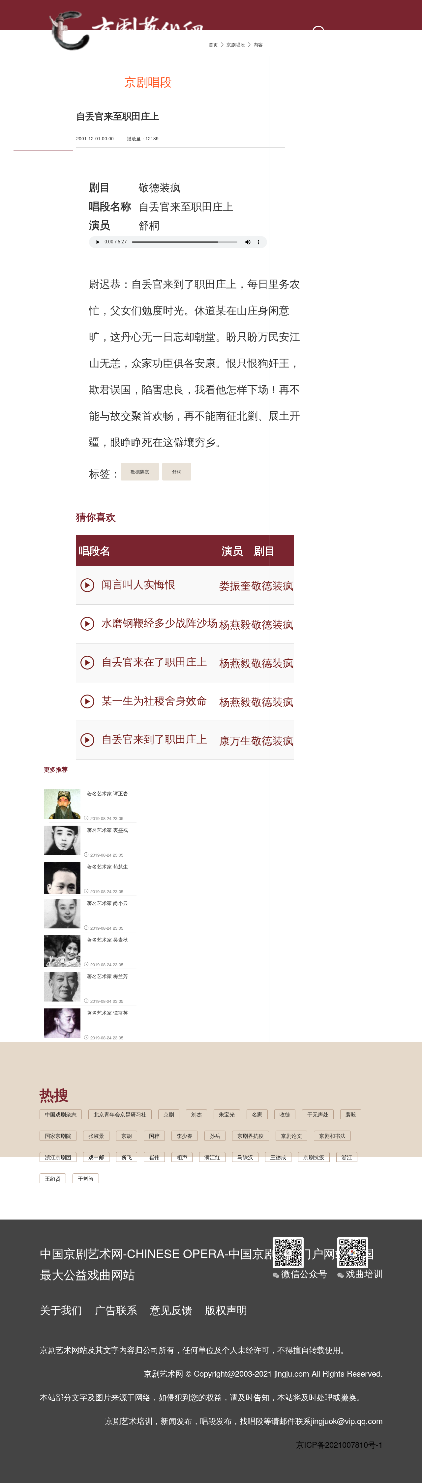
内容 (258, 44)
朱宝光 (227, 1114)
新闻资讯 (87, 81)
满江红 (212, 1157)
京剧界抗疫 (250, 1136)
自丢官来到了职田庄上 (154, 738)
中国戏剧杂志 (60, 1114)
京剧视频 (208, 81)
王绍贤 (53, 1178)
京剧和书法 (332, 1136)
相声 (182, 1157)
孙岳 (215, 1136)
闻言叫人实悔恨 (138, 583)
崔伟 (154, 1157)
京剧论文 (291, 1136)
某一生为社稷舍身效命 (154, 699)
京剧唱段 (148, 81)
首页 (38, 81)
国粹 (154, 1136)
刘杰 (196, 1114)
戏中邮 (96, 1157)
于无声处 (317, 1114)
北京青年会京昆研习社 (120, 1114)
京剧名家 (330, 81)
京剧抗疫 (313, 1157)
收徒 (285, 1114)
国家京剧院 (58, 1136)
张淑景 (96, 1136)
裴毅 (351, 1114)
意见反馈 (171, 1309)
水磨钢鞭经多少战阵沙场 (160, 622)
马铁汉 (245, 1157)
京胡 (126, 1136)
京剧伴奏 (269, 81)
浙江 (347, 1157)
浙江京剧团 (58, 1157)
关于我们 (61, 1309)
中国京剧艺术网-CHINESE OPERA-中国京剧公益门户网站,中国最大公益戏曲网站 (207, 1260)
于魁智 (86, 1178)
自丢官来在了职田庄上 (154, 661)
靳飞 (126, 1157)
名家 (257, 1114)
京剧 (169, 1114)
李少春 (185, 1136)
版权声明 (226, 1309)
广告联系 (116, 1309)
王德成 (278, 1157)
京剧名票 (390, 81)
